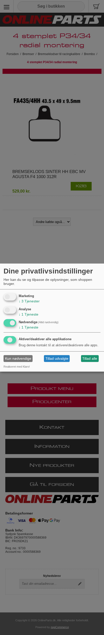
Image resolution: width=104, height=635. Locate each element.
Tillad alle (89, 358)
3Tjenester (29, 301)
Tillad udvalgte (56, 358)
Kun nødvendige (18, 358)
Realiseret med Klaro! (17, 366)
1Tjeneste (28, 314)
